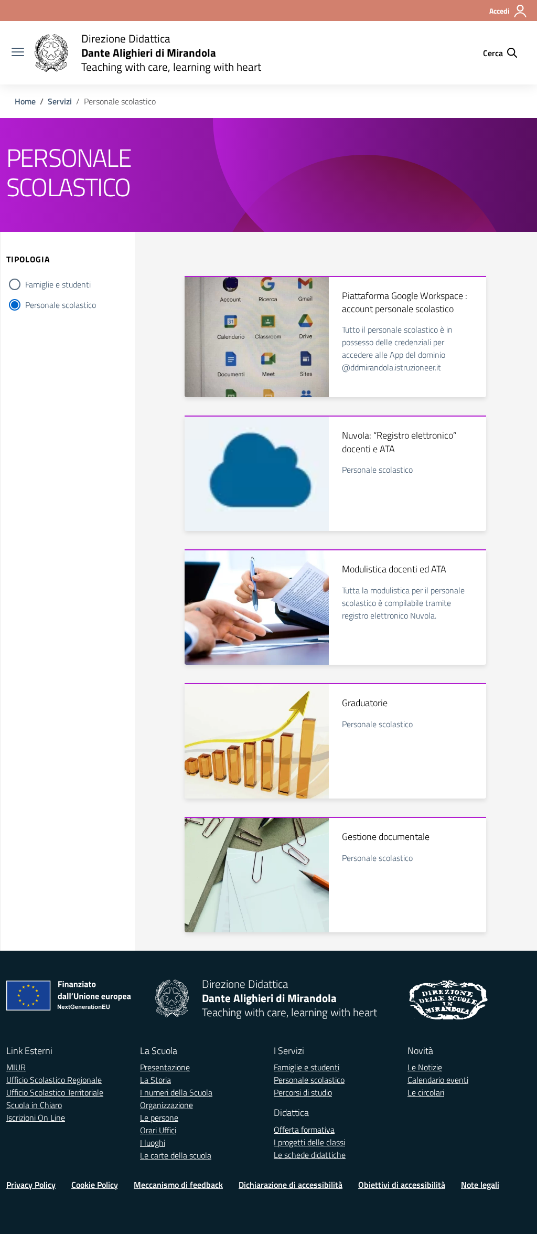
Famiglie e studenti (58, 284)
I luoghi (152, 1142)
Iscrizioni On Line (35, 1117)
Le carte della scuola (175, 1155)
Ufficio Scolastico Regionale (54, 1079)
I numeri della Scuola (176, 1092)
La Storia (155, 1079)
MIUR (16, 1067)
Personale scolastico (60, 305)
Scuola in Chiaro (34, 1105)
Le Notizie (424, 1067)
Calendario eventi (437, 1079)
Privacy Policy (31, 1184)
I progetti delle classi (309, 1142)
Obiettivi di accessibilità (401, 1184)
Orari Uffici (158, 1130)
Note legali (480, 1184)
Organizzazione (166, 1105)
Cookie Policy (94, 1184)
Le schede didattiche (310, 1154)
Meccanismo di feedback (178, 1184)
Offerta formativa (304, 1129)
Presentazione (165, 1067)
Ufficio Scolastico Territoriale (54, 1092)
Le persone (159, 1117)
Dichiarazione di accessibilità (290, 1184)
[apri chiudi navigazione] (18, 53)
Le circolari (425, 1092)
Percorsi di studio (303, 1092)
